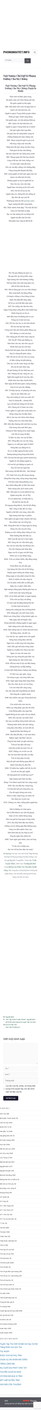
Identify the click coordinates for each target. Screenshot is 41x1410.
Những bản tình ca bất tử (8, 1179)
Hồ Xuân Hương (5, 1140)
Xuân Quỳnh (4, 1333)
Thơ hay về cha (5, 1249)
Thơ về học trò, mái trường (9, 1276)
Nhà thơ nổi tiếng (6, 1175)
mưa (31, 482)
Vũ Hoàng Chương (6, 1324)
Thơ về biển (4, 1267)
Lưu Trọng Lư (4, 1157)
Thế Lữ (2, 1245)
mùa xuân (30, 201)
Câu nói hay (4, 1122)
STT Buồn (3, 1197)
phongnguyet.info (16, 52)
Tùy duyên (4, 1351)
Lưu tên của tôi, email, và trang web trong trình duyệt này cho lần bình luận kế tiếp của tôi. (20, 1089)
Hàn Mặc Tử (4, 1131)
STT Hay (3, 1201)
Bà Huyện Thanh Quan (8, 1118)
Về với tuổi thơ (5, 1315)
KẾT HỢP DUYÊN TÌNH (10, 1380)
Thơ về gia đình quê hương (9, 1271)
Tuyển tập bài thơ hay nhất (9, 1311)
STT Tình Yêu (4, 1214)
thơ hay (8, 853)
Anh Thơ (3, 1114)
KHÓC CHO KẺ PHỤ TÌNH (11, 1355)
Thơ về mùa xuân (6, 1284)
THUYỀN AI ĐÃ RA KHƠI (10, 1372)
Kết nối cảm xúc (5, 1149)
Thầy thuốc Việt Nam (7, 1241)
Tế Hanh (3, 1232)
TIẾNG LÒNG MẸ (7, 1364)
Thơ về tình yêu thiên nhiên (9, 1289)
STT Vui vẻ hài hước (7, 1219)
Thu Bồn (3, 1293)
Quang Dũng (4, 1192)
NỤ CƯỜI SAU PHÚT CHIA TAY (13, 1368)
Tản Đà (2, 1228)
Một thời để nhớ (5, 1162)
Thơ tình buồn (5, 1263)
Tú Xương (3, 1306)
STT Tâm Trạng (5, 1206)
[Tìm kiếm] (27, 60)
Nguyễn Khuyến (5, 1171)
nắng (19, 475)
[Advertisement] (20, 23)
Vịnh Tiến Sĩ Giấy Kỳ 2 (13, 1027)
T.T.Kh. (2, 1223)
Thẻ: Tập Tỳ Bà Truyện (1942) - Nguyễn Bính (20, 1019)
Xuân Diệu (3, 1328)
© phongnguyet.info (15, 1401)
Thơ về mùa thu (5, 1280)
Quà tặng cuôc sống (7, 1188)
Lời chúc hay (4, 1153)
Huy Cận (3, 1144)
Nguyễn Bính (10, 1017)
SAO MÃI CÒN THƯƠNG (10, 1384)
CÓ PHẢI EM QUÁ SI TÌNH (11, 1376)
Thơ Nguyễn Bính (30, 864)
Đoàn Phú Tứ (4, 1127)
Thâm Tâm (3, 1236)
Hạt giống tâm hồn (6, 1136)
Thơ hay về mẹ (5, 1254)
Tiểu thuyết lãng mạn (7, 1298)
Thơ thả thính (4, 1258)
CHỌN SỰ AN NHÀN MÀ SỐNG (13, 1359)
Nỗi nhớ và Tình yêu (7, 1184)
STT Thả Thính (5, 1210)
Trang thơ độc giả (6, 1302)
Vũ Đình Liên (4, 1319)
